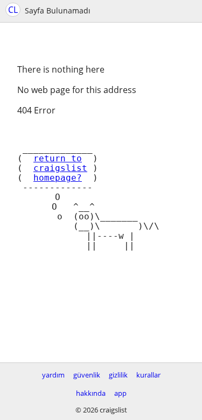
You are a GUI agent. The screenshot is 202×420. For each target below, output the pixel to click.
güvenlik (86, 375)
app (120, 393)
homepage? (57, 178)
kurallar (148, 375)
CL (13, 10)
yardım (53, 375)
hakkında (91, 393)
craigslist (60, 168)
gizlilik (118, 375)
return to (57, 158)
